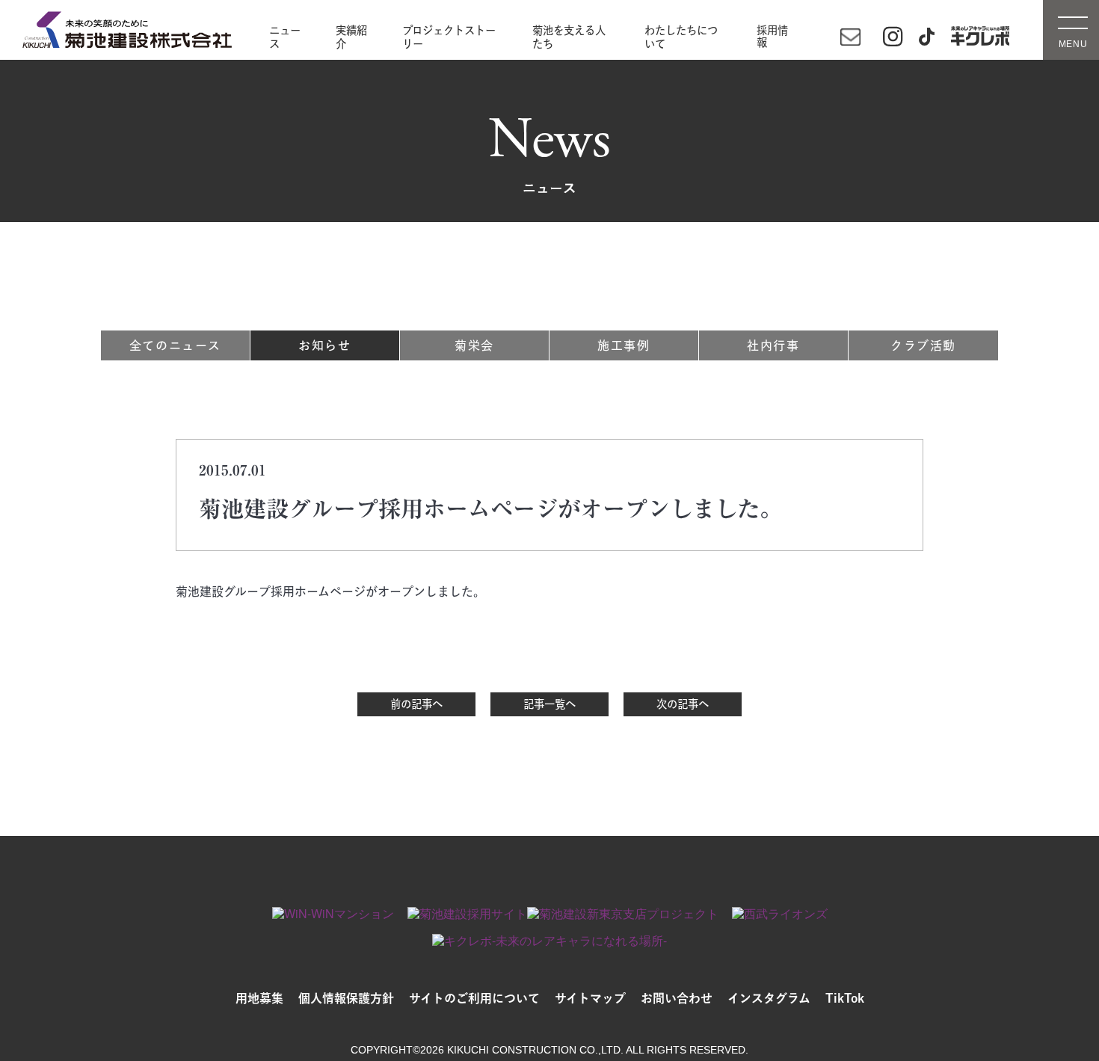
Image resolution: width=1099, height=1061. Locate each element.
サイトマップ (590, 998)
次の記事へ (682, 704)
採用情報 (772, 37)
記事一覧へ (549, 704)
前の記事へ (416, 704)
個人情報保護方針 (346, 998)
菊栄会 (474, 345)
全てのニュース (175, 345)
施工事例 (623, 345)
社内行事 (773, 345)
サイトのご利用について (474, 998)
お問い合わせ (676, 998)
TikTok (844, 998)
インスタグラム (768, 998)
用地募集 (259, 998)
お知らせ (324, 345)
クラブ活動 (923, 345)
